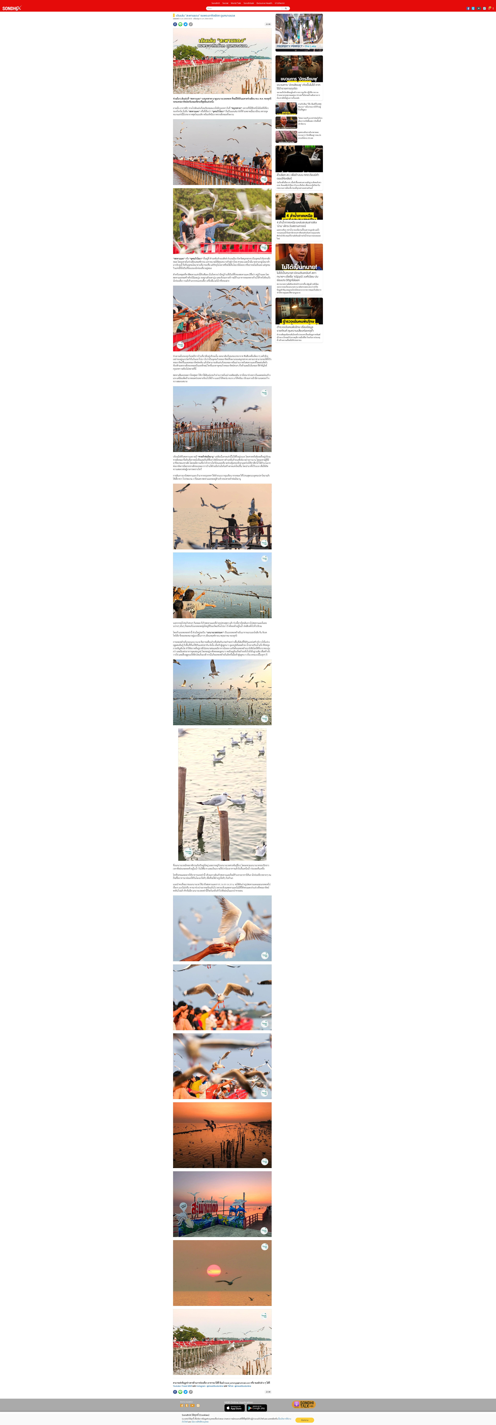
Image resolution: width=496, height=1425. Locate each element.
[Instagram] (484, 8)
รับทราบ (304, 1420)
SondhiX (216, 3)
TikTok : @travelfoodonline (239, 1386)
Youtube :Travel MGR (182, 1386)
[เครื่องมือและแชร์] (493, 8)
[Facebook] (468, 8)
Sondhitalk (249, 3)
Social (225, 3)
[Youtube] (479, 8)
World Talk (236, 3)
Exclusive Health (264, 3)
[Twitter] (473, 8)
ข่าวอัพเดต (280, 3)
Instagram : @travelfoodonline (209, 1386)
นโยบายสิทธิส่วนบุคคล (199, 1421)
